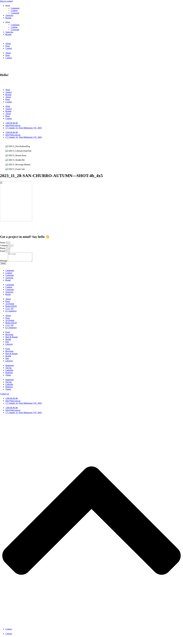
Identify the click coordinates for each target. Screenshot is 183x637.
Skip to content (6, 1)
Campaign (15, 8)
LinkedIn (9, 370)
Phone (3, 248)
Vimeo (8, 375)
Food (7, 332)
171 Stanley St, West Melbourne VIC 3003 (23, 403)
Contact (8, 48)
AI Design (9, 304)
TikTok (8, 368)
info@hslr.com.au (12, 401)
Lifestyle (9, 344)
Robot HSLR (11, 306)
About (8, 43)
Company (4, 245)
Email (2, 251)
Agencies (9, 15)
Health (8, 339)
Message (4, 261)
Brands (8, 18)
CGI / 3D (9, 308)
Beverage (9, 334)
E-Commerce (11, 311)
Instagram (9, 365)
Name (3, 242)
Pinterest (9, 372)
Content (14, 10)
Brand (8, 280)
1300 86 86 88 (11, 398)
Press (7, 46)
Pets (7, 342)
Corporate (15, 13)
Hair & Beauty (11, 337)
